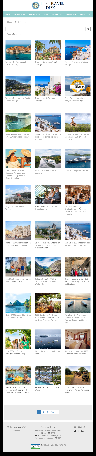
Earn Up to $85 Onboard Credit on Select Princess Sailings (77, 244)
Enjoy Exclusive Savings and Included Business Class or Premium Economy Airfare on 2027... (76, 319)
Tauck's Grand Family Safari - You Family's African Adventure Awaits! (77, 390)
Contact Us (85, 14)
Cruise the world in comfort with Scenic (48, 352)
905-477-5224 (49, 433)
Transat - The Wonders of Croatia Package (16, 63)
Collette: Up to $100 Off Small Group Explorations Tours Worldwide (47, 281)
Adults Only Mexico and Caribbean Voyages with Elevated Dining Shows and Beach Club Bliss (16, 174)
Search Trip (71, 14)
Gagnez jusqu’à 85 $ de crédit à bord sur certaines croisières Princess (48, 136)
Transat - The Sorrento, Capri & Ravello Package (18, 99)
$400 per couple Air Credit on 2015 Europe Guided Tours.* (17, 135)
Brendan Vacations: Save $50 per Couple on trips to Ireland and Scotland (77, 281)
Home (7, 14)
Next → (54, 412)
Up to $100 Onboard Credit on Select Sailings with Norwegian (18, 244)
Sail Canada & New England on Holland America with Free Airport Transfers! (47, 245)
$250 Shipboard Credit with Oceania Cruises (46, 207)
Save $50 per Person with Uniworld (45, 171)
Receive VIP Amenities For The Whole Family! (47, 388)
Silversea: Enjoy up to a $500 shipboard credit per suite (76, 352)
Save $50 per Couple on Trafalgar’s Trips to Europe (16, 352)
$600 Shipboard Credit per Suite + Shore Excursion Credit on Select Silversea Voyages (47, 317)
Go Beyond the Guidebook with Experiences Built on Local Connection (77, 136)
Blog (46, 14)
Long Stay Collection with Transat (16, 207)
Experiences (19, 14)
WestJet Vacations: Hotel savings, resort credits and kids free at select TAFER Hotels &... (18, 390)
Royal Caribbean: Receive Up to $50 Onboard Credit (18, 280)
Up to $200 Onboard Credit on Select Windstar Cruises (18, 316)
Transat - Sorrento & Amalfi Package (46, 63)
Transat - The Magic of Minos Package (76, 63)
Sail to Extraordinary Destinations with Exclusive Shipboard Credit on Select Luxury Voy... (75, 210)
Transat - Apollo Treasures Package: (45, 99)
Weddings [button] (56, 14)
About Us (16, 430)
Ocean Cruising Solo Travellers (77, 170)
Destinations (34, 14)
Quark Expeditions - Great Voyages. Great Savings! (75, 99)
